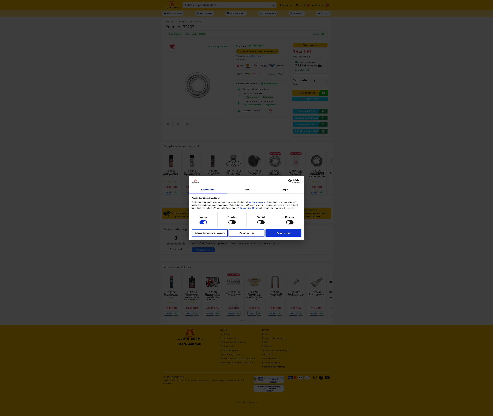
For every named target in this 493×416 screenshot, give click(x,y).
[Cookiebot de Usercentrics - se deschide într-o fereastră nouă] (290, 181)
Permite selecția (246, 233)
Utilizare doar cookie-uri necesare (210, 233)
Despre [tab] (285, 190)
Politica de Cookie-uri (248, 208)
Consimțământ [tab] (208, 190)
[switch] (232, 222)
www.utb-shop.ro (256, 202)
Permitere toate (283, 233)
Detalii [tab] (246, 190)
